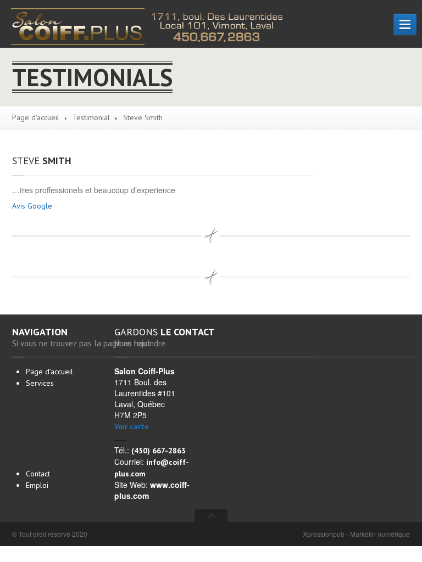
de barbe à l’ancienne (77, 457)
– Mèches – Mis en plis (77, 418)
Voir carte (131, 426)
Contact (38, 474)
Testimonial (91, 117)
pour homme (65, 437)
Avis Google (32, 206)
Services (40, 383)
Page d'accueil (35, 117)
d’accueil (49, 371)
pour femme (63, 398)
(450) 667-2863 (158, 451)
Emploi (37, 485)
